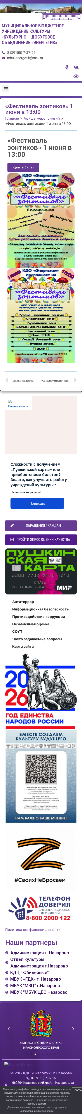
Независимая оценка (30, 624)
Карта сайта (23, 646)
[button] (5, 88)
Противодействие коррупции (38, 616)
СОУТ (17, 631)
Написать (37, 503)
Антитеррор (23, 601)
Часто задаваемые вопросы (37, 639)
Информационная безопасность (40, 609)
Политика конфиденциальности (33, 929)
